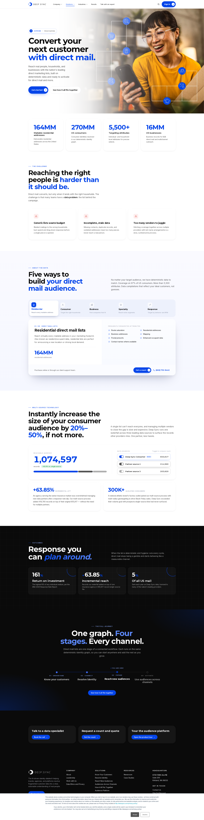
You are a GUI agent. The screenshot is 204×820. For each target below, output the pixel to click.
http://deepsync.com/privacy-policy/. (126, 803)
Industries (82, 4)
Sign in (167, 4)
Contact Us (157, 790)
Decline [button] (144, 815)
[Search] (158, 4)
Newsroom (128, 775)
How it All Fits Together (104, 787)
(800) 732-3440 (163, 370)
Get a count (141, 370)
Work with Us (71, 781)
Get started (37, 90)
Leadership (70, 778)
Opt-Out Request (159, 793)
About (68, 775)
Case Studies (129, 778)
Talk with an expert (107, 4)
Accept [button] (135, 815)
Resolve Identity (101, 778)
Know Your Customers (103, 775)
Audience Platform (102, 790)
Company (56, 4)
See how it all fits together (65, 90)
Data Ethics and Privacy (75, 784)
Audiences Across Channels (106, 784)
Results (94, 4)
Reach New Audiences (104, 781)
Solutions (69, 4)
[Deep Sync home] (37, 4)
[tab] (43, 308)
